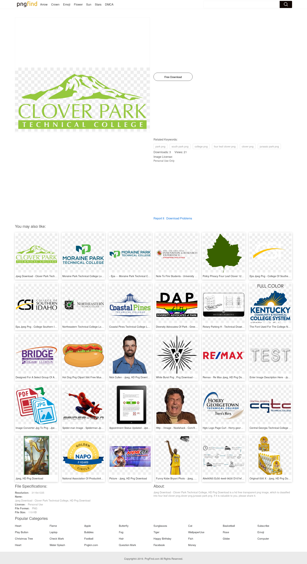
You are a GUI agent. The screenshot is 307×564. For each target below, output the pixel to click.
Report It (159, 218)
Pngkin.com (91, 545)
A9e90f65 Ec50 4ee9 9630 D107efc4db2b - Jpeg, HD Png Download (241, 478)
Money (192, 545)
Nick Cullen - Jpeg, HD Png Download (130, 377)
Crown (55, 4)
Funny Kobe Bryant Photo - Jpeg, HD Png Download (185, 478)
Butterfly (124, 525)
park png (160, 146)
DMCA (109, 4)
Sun (88, 4)
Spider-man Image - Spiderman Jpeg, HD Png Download (94, 428)
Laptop (53, 532)
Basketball (229, 525)
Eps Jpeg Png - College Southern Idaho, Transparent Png (48, 326)
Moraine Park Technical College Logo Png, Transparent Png (96, 276)
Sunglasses (160, 525)
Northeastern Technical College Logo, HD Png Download (94, 326)
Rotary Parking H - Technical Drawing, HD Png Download (235, 326)
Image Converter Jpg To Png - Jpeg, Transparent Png (46, 428)
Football (88, 538)
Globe (226, 538)
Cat (190, 525)
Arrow (44, 4)
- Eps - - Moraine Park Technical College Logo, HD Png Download (146, 276)
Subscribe (263, 525)
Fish (190, 538)
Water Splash (57, 545)
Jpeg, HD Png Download (29, 478)
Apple (87, 525)
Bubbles (89, 532)
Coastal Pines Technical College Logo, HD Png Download (141, 326)
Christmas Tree (24, 538)
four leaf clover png (225, 146)
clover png (248, 146)
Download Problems (179, 218)
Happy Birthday (162, 538)
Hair (121, 538)
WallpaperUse (196, 532)
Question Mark (127, 545)
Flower (78, 4)
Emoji (66, 4)
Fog (121, 532)
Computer (263, 538)
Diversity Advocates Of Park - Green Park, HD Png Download (190, 326)
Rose (226, 532)
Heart (18, 525)
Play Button (21, 532)
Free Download (173, 77)
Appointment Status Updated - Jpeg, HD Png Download (140, 428)
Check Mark (57, 538)
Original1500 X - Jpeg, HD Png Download (273, 478)
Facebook (159, 545)
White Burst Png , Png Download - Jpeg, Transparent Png (188, 377)
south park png (180, 146)
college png (201, 146)
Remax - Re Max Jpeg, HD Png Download (226, 377)
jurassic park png (269, 146)
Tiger (156, 532)
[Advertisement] (82, 42)
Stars (98, 4)
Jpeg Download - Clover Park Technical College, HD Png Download (53, 276)
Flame (53, 525)
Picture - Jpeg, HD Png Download (128, 478)
